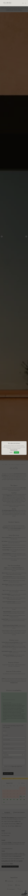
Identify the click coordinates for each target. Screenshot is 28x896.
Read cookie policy (14, 450)
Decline (11, 452)
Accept (16, 452)
